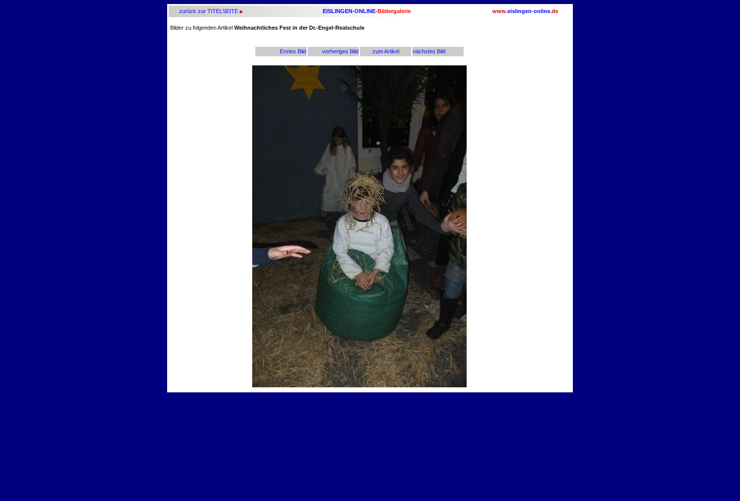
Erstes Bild (293, 51)
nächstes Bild (429, 51)
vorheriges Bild (340, 51)
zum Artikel (386, 51)
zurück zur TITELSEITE (208, 11)
